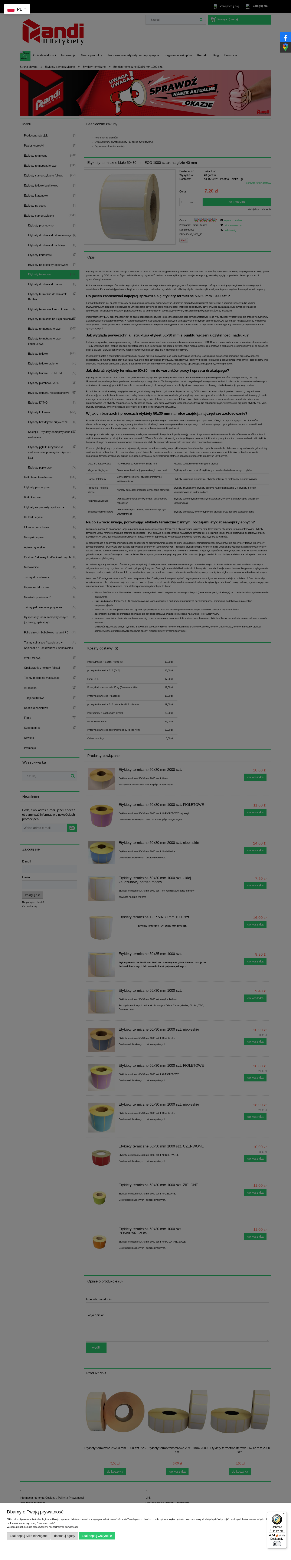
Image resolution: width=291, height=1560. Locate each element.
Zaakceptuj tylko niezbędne (29, 1536)
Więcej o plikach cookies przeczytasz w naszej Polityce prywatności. (42, 1527)
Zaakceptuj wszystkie (97, 1536)
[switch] (277, 1543)
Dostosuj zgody (64, 1536)
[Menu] (284, 1514)
